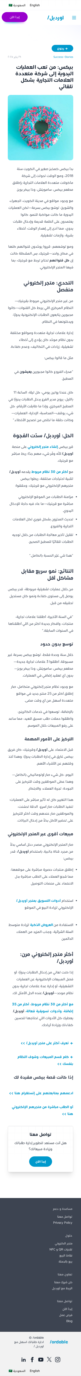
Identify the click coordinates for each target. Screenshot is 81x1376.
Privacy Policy (62, 1222)
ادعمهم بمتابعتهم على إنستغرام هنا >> (41, 1093)
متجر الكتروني (63, 1243)
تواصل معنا (64, 1216)
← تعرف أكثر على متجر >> (47, 1043)
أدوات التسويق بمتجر (38, 901)
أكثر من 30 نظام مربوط (49, 472)
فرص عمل (65, 1315)
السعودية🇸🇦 (17, 5)
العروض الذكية (41, 925)
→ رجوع (62, 48)
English (35, 5)
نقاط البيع (65, 1255)
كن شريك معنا (63, 1282)
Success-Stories (63, 56)
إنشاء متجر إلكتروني (43, 447)
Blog (69, 1321)
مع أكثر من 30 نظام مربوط (52, 1004)
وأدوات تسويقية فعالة (44, 1011)
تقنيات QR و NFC (60, 1249)
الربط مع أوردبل (62, 1288)
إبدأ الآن (15, 17)
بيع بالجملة (65, 1261)
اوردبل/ (55, 17)
